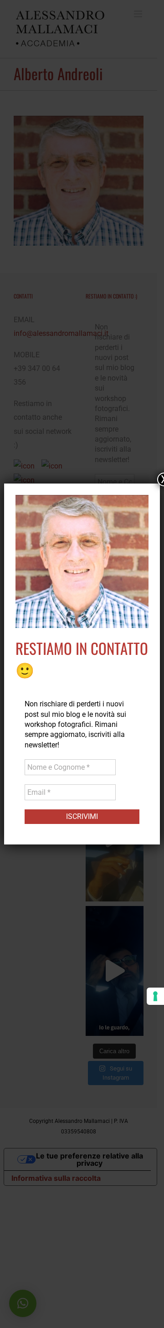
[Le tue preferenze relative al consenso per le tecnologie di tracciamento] (155, 996)
